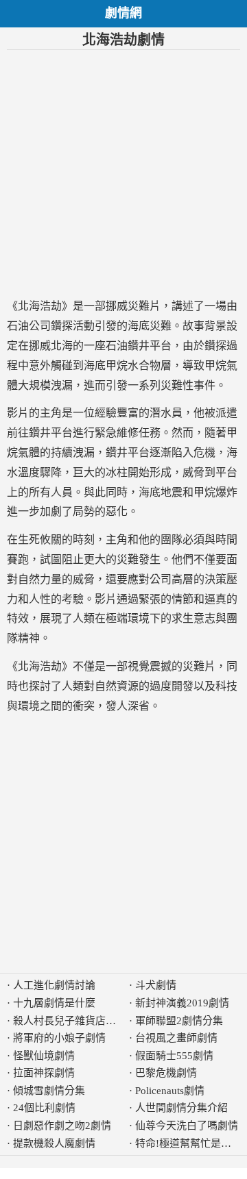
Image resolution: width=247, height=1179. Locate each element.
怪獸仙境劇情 (44, 1055)
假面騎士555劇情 (174, 1055)
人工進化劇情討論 (54, 985)
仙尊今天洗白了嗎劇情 (186, 1125)
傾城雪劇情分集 (49, 1090)
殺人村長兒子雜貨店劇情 (69, 1020)
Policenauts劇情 (169, 1090)
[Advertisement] (123, 173)
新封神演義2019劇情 (182, 1002)
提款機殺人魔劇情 (54, 1143)
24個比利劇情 (44, 1107)
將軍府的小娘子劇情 (59, 1037)
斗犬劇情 (155, 985)
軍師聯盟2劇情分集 (179, 1020)
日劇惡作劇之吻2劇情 (62, 1125)
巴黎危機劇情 (166, 1072)
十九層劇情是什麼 (54, 1002)
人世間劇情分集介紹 (181, 1107)
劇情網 (123, 13)
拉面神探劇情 (44, 1072)
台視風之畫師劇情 (176, 1037)
